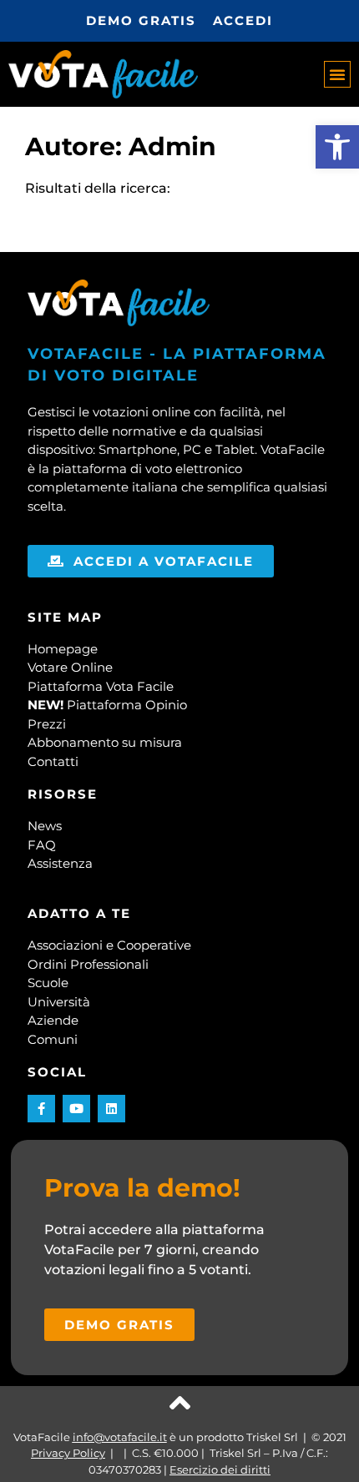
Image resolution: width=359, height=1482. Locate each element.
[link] (337, 147)
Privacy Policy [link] (68, 1452)
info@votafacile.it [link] (120, 1437)
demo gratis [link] (141, 20)
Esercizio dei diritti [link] (220, 1469)
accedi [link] (243, 20)
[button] (337, 74)
